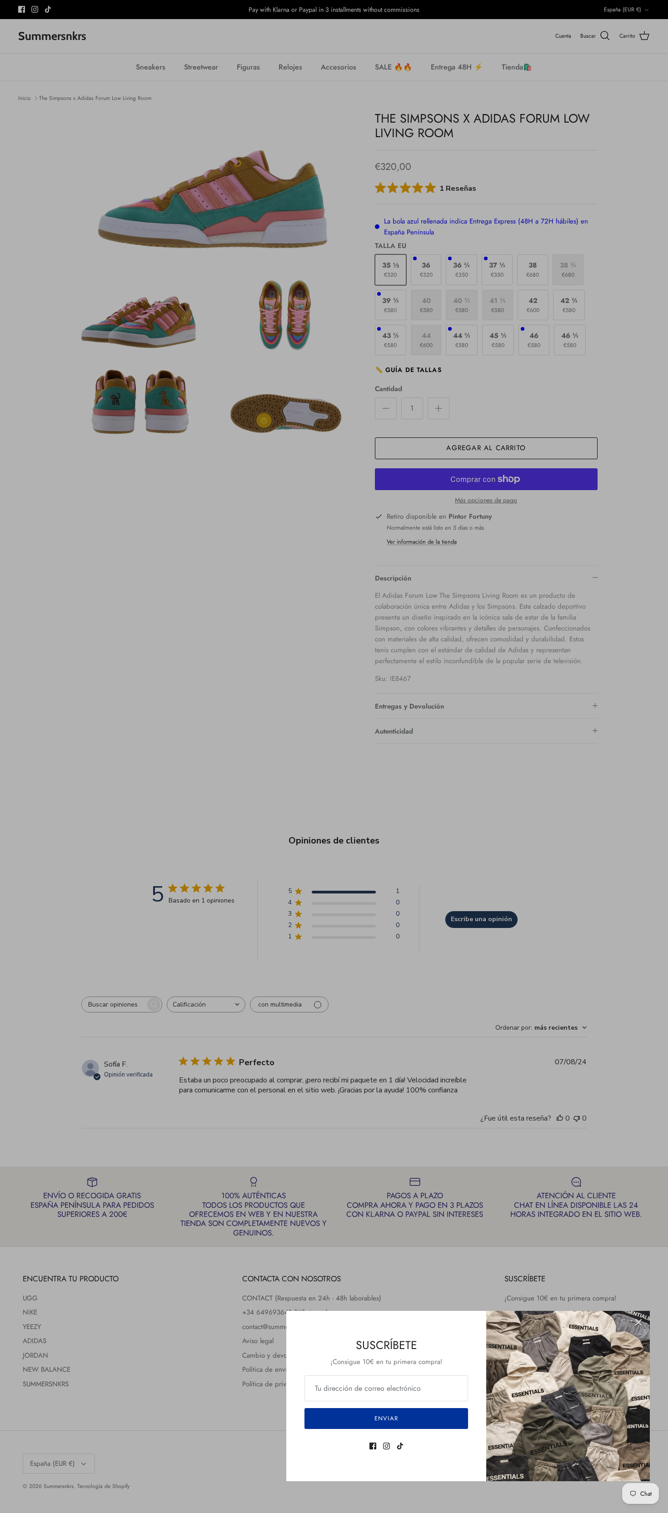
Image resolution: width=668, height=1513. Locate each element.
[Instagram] (386, 1446)
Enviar (386, 1418)
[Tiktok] (400, 1446)
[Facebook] (372, 1446)
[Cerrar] (638, 1322)
